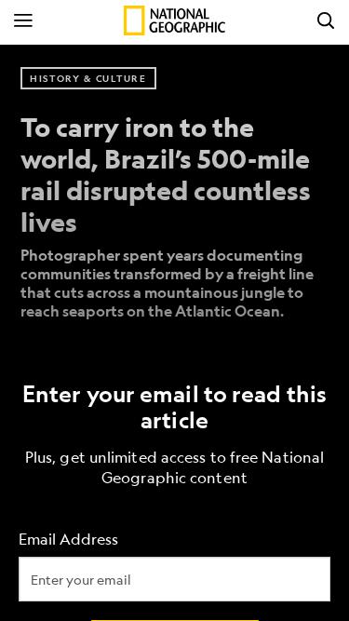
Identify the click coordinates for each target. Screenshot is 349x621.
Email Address (68, 538)
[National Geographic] (174, 20)
